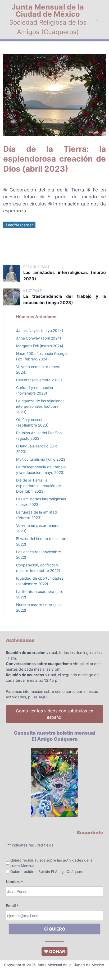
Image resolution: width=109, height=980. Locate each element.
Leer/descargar (19, 225)
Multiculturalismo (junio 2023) (41, 459)
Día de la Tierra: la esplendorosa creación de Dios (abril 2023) (38, 485)
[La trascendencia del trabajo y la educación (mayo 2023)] (11, 296)
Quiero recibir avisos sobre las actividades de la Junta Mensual (51, 863)
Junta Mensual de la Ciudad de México (48, 11)
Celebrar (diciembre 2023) (39, 380)
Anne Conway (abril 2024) (38, 338)
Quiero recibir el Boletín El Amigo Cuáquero (46, 871)
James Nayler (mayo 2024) (39, 330)
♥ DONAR (54, 951)
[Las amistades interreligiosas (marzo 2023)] (11, 273)
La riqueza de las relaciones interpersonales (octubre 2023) (40, 406)
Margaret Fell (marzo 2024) (39, 346)
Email (12, 905)
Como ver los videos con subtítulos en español (54, 714)
